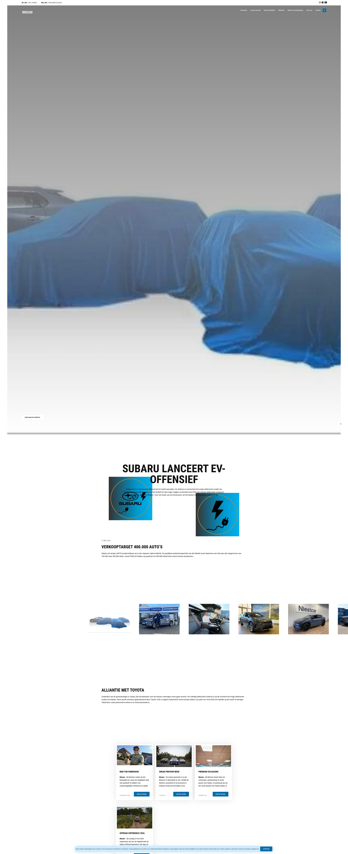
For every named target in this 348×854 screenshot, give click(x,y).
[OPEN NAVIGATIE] (324, 10)
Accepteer (266, 849)
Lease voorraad (255, 10)
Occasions (243, 10)
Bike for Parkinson (129, 771)
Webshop (281, 10)
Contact (317, 10)
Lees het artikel (142, 794)
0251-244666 (32, 3)
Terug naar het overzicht (32, 417)
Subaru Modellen (269, 10)
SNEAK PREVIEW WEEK (169, 771)
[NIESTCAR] (27, 10)
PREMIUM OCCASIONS (208, 771)
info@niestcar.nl (55, 3)
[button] (341, 424)
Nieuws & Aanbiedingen (295, 10)
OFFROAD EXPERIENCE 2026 (132, 833)
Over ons (309, 10)
